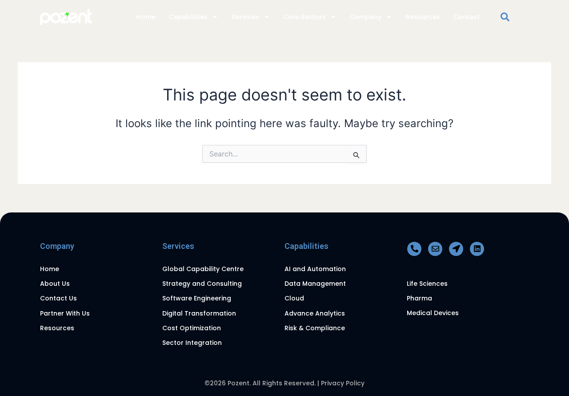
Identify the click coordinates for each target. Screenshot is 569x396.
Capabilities (188, 17)
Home (146, 17)
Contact (466, 17)
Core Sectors (304, 17)
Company (365, 17)
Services (245, 17)
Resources (422, 17)
